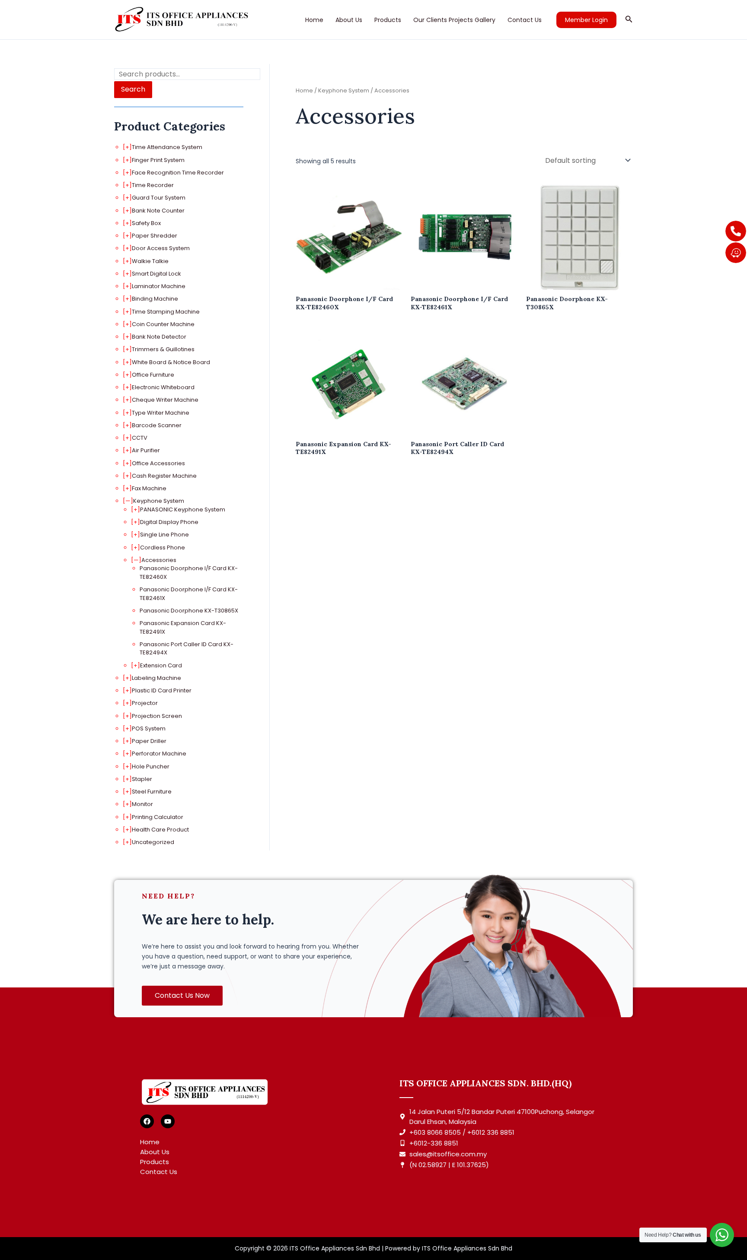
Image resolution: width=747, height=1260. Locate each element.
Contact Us (525, 20)
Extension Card (161, 665)
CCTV (139, 438)
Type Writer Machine (160, 413)
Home (314, 20)
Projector (145, 703)
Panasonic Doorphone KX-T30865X (189, 610)
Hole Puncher (150, 766)
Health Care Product (160, 829)
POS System (149, 728)
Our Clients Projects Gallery (454, 20)
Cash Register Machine (164, 476)
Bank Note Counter (158, 210)
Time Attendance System (167, 147)
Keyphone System (158, 501)
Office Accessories (158, 463)
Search (133, 89)
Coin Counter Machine (163, 324)
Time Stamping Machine (166, 312)
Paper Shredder (154, 236)
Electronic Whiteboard (163, 387)
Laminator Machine (158, 286)
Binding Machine (155, 299)
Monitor (142, 804)
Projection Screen (157, 716)
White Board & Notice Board (171, 362)
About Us (348, 20)
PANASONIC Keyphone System (182, 509)
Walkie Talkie (150, 261)
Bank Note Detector (159, 337)
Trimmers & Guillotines (163, 349)
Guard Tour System (158, 198)
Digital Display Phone (169, 522)
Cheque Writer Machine (165, 400)
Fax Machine (149, 488)
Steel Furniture (152, 791)
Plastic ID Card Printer (162, 690)
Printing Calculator (157, 817)
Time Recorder (153, 185)
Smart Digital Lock (156, 274)
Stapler (142, 779)
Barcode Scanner (157, 425)
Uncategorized (153, 842)
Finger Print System (158, 160)
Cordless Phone (162, 547)
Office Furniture (153, 375)
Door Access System (161, 248)
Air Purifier (146, 450)
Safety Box (146, 223)
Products (387, 20)
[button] (586, 20)
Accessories (158, 560)
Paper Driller (149, 741)
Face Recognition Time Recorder (178, 172)
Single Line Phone (164, 534)
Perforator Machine (159, 753)
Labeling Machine (156, 678)
